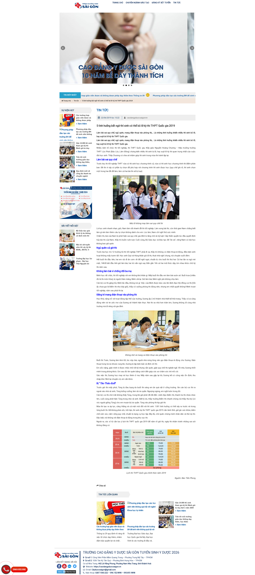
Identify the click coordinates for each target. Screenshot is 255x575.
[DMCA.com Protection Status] (66, 573)
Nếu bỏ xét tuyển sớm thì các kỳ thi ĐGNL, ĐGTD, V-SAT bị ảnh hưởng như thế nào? (83, 250)
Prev (63, 48)
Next (192, 48)
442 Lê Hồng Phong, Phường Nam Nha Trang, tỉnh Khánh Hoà (124, 563)
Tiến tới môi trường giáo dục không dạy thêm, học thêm (183, 519)
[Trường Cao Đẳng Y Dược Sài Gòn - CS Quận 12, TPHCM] (84, 557)
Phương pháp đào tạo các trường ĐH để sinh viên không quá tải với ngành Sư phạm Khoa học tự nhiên (175, 96)
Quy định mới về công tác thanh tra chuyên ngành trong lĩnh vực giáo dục (84, 176)
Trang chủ (67, 101)
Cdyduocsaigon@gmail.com (104, 569)
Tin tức (76, 101)
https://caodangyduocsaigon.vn (107, 566)
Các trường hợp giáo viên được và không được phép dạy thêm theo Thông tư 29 (83, 96)
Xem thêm (82, 124)
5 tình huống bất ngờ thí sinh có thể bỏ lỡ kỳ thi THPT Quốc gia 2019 (107, 101)
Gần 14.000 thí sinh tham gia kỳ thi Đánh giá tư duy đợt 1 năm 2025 (185, 505)
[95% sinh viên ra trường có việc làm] (127, 48)
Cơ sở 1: (89, 557)
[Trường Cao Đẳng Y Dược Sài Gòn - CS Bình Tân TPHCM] (84, 560)
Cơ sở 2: (89, 560)
